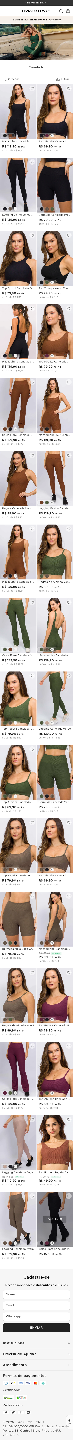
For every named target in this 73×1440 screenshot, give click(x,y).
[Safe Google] (21, 1397)
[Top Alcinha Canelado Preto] (41, 135)
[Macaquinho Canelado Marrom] (5, 576)
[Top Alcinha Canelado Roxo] (47, 135)
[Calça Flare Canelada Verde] (5, 649)
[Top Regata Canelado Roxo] (47, 356)
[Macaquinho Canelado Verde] (10, 356)
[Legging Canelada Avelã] (10, 209)
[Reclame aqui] (8, 1397)
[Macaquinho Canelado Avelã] (47, 649)
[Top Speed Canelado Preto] (5, 282)
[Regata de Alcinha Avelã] (47, 576)
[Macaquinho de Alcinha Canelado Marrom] (10, 135)
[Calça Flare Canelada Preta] (10, 429)
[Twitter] (13, 1412)
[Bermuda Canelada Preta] (41, 209)
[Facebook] (21, 1412)
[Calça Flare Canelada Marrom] (5, 429)
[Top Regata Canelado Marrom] (41, 356)
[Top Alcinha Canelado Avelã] (10, 796)
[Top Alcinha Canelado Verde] (5, 796)
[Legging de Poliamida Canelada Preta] (5, 209)
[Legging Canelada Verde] (47, 502)
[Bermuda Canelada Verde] (52, 209)
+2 (52, 135)
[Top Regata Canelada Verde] (47, 282)
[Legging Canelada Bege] (47, 723)
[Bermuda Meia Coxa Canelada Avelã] (47, 209)
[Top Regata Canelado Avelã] (10, 723)
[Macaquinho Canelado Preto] (5, 356)
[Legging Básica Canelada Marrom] (41, 502)
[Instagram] (28, 1412)
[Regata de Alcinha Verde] (41, 576)
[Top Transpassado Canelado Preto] (41, 282)
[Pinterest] (6, 1412)
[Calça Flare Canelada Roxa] (5, 1093)
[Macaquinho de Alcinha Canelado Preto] (5, 135)
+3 (15, 209)
